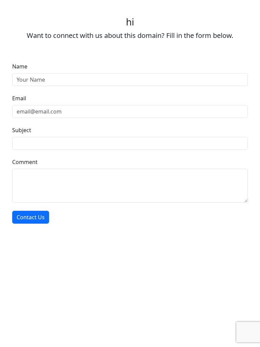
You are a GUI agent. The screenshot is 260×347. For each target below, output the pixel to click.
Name (19, 66)
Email (19, 98)
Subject (21, 130)
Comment (25, 162)
